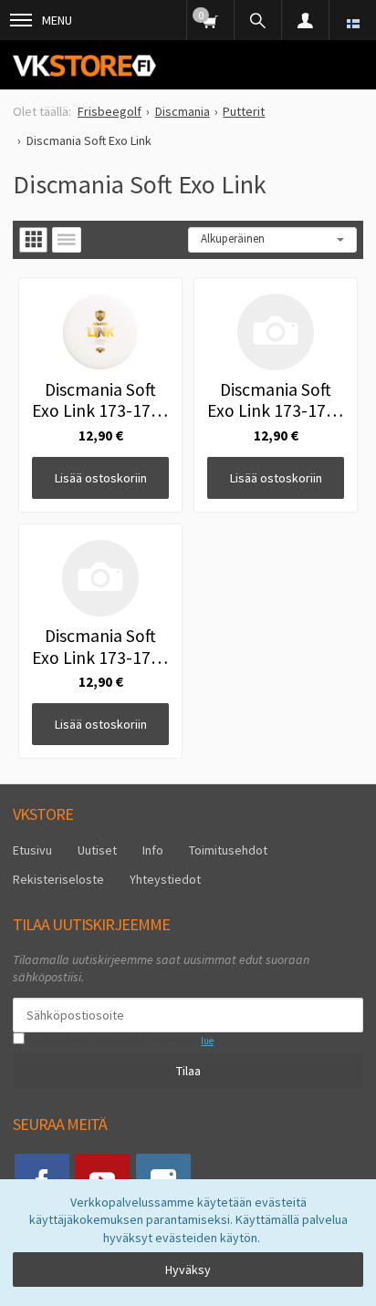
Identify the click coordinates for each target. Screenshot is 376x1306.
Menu (57, 20)
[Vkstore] (84, 65)
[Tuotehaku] (257, 20)
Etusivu (32, 850)
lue (207, 1040)
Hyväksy (188, 1269)
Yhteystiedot (165, 879)
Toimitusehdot (228, 850)
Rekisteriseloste (58, 879)
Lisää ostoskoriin (101, 478)
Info (152, 850)
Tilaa (188, 1070)
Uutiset (97, 850)
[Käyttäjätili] (305, 20)
